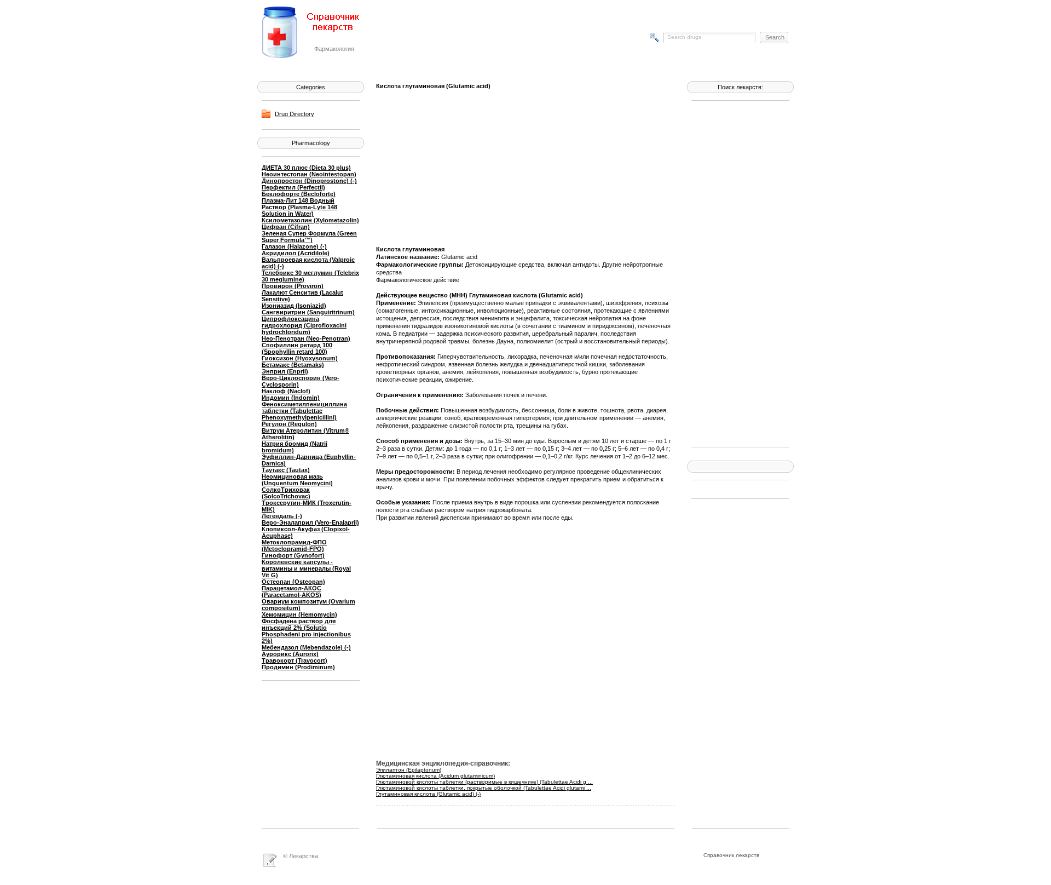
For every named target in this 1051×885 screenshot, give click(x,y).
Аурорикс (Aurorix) (290, 654)
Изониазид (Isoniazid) (294, 305)
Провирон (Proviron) (293, 286)
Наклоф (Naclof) (286, 391)
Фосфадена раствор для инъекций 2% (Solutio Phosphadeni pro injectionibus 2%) (306, 631)
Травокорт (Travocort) (294, 660)
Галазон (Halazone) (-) (294, 246)
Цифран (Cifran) (286, 226)
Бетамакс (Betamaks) (293, 364)
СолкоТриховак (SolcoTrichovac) (286, 492)
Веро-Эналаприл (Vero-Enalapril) (310, 522)
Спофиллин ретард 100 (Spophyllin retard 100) (297, 348)
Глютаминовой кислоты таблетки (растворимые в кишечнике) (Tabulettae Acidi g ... (484, 782)
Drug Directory (294, 114)
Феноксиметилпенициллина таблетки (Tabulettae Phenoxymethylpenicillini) (304, 411)
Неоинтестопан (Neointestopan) (309, 174)
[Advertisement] (735, 272)
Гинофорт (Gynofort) (293, 555)
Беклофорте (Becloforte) (299, 194)
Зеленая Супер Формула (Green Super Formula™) (309, 236)
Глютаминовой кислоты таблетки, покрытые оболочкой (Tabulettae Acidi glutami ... (483, 788)
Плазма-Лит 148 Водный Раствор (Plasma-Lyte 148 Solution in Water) (299, 207)
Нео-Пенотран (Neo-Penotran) (306, 338)
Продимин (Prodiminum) (298, 667)
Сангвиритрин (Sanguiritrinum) (308, 312)
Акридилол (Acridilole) (296, 253)
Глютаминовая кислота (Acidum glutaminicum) (435, 776)
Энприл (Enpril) (285, 371)
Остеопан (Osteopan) (293, 581)
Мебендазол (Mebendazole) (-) (306, 647)
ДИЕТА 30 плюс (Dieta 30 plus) (306, 167)
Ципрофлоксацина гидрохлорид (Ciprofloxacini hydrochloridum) (304, 325)
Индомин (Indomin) (291, 397)
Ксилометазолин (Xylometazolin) (310, 220)
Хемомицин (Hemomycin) (299, 614)
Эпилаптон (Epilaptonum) (408, 770)
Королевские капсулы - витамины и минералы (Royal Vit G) (306, 568)
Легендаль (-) (282, 516)
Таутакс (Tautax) (286, 470)
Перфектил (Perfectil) (293, 187)
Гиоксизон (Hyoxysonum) (300, 358)
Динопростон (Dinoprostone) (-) (309, 180)
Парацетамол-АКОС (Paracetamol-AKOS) (291, 591)
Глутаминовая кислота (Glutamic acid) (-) (428, 794)
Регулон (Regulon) (289, 424)
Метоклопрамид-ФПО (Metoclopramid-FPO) (294, 545)
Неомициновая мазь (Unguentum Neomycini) (297, 479)
